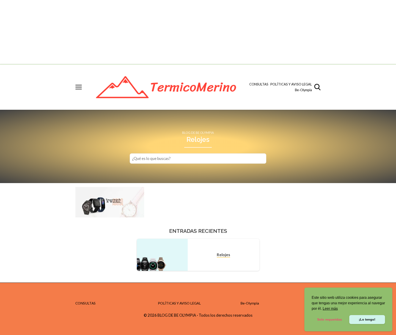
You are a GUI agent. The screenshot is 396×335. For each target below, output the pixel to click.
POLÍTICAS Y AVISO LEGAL (291, 84)
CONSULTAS (258, 84)
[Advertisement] (137, 32)
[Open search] (317, 87)
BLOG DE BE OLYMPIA (198, 133)
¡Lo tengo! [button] (367, 319)
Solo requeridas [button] (329, 319)
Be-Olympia (303, 90)
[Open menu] (78, 87)
